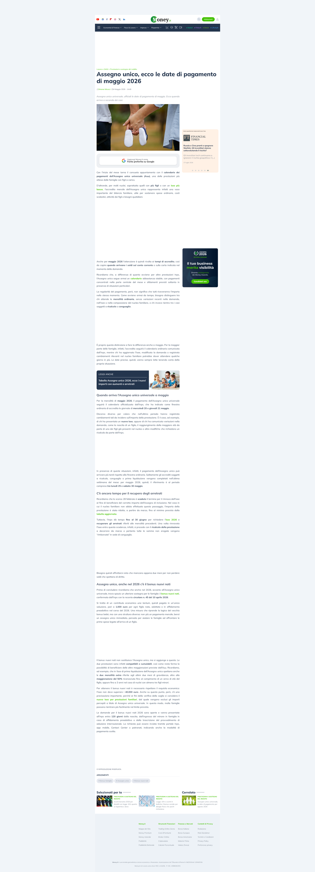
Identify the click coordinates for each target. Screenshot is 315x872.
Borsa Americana (185, 837)
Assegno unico (123, 781)
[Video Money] (180, 27)
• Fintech (197, 28)
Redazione (202, 829)
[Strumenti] (176, 27)
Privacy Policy (203, 841)
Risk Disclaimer (204, 833)
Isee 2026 (171, 519)
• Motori (189, 28)
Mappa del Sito (144, 829)
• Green (206, 28)
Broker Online (163, 837)
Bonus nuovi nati (141, 781)
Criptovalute (163, 841)
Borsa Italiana (183, 829)
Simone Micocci (104, 89)
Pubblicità (142, 841)
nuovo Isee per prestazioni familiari (117, 699)
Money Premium (145, 833)
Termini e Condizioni (205, 837)
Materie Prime (183, 841)
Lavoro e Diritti (102, 69)
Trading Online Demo (166, 829)
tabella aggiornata (106, 514)
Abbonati (208, 19)
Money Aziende (145, 837)
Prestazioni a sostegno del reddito (123, 69)
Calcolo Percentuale (166, 845)
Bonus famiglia (106, 781)
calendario (136, 278)
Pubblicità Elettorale (146, 845)
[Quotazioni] (167, 27)
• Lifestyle (214, 28)
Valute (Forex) (183, 845)
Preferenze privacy (205, 845)
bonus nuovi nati (170, 593)
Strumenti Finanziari (166, 824)
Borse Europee (184, 833)
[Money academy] (171, 27)
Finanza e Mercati (185, 824)
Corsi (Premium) (164, 833)
